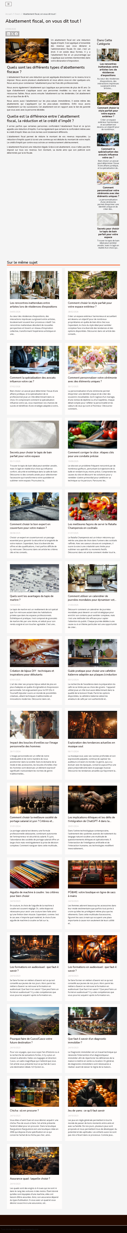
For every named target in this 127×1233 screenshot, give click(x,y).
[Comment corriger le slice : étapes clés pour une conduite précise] (92, 434)
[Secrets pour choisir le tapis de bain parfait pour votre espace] (108, 219)
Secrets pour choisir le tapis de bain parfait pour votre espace (108, 233)
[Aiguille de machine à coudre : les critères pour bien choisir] (34, 874)
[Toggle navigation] (8, 4)
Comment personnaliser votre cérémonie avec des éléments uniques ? (108, 192)
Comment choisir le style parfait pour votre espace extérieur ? (108, 112)
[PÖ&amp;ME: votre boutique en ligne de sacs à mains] (92, 874)
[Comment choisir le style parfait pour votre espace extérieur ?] (108, 98)
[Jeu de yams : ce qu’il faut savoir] (92, 1092)
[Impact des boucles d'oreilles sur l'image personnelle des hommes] (34, 724)
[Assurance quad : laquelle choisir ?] (34, 1160)
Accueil (8, 14)
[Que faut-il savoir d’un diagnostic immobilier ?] (92, 1020)
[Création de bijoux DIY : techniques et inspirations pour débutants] (34, 652)
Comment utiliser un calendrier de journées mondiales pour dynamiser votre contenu (92, 599)
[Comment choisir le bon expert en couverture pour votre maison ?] (34, 506)
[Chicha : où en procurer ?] (34, 1092)
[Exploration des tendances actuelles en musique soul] (92, 724)
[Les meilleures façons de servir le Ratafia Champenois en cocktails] (92, 506)
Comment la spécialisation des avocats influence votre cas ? (108, 153)
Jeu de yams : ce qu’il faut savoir (86, 1110)
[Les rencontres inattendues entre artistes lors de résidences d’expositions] (108, 55)
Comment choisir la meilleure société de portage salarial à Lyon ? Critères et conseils (33, 821)
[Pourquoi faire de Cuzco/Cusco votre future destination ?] (34, 1020)
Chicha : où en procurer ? (24, 1110)
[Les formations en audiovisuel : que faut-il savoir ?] (34, 949)
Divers (17, 14)
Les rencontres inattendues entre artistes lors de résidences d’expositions (108, 69)
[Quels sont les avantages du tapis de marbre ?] (34, 578)
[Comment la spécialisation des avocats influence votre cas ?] (108, 140)
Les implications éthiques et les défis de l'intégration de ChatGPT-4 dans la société (91, 821)
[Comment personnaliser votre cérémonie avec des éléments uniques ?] (108, 178)
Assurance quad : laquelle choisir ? (30, 1178)
